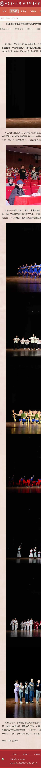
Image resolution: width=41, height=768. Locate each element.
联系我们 (26, 754)
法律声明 (37, 754)
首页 (4, 11)
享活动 (33, 11)
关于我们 (15, 754)
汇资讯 (14, 11)
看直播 (23, 11)
